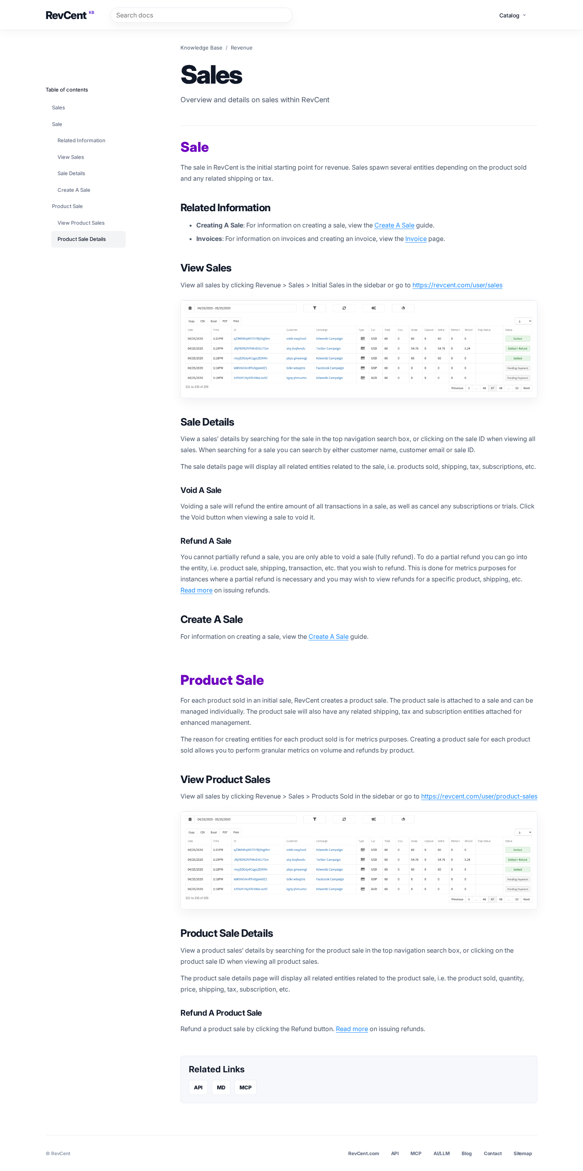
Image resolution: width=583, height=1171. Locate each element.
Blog (467, 1153)
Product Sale (67, 206)
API (198, 1087)
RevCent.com (363, 1153)
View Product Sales (81, 223)
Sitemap (523, 1153)
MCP (245, 1087)
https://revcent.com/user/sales (457, 285)
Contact (493, 1153)
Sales (58, 107)
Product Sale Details (82, 239)
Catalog (509, 15)
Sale (57, 124)
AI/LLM (441, 1153)
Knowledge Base (201, 47)
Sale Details (71, 173)
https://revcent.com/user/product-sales (479, 796)
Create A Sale (394, 225)
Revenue (242, 47)
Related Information (81, 140)
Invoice (416, 239)
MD (221, 1087)
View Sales (71, 157)
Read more (196, 590)
